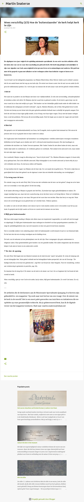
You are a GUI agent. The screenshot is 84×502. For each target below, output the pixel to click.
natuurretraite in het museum (27, 443)
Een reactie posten (11, 376)
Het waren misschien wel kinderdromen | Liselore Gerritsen (37, 408)
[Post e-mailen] (5, 359)
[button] (5, 32)
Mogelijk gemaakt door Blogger (43, 499)
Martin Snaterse (18, 3)
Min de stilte (21, 477)
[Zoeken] (33, 3)
